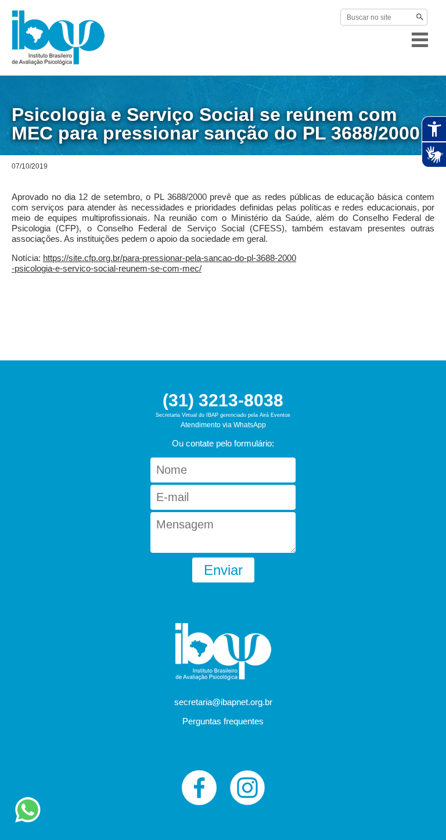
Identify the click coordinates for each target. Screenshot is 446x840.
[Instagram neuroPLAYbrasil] (247, 787)
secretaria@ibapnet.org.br (223, 702)
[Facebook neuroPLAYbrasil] (199, 787)
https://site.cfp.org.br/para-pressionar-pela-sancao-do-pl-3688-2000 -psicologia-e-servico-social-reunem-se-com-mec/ (154, 263)
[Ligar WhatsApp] (28, 821)
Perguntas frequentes (223, 721)
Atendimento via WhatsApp (223, 425)
